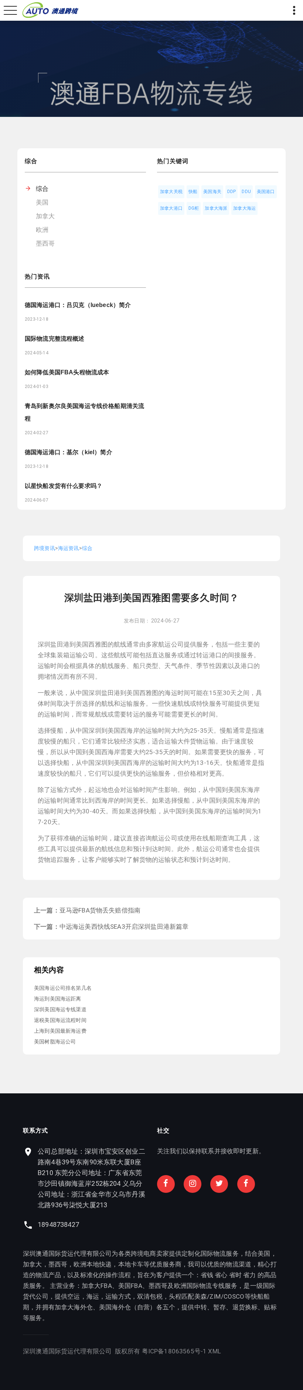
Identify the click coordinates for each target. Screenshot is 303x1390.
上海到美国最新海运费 (60, 1031)
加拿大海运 (244, 208)
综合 (42, 188)
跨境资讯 (44, 548)
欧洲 (42, 229)
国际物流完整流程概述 (55, 338)
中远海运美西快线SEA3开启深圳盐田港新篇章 (124, 926)
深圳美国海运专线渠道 (60, 1009)
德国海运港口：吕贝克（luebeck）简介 (78, 305)
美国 (42, 202)
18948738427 (58, 1224)
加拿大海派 (216, 208)
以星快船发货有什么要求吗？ (63, 486)
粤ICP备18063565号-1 (174, 1351)
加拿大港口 (171, 208)
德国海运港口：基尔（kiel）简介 (68, 452)
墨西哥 (45, 243)
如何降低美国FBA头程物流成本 (67, 372)
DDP (231, 191)
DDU (246, 191)
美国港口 (266, 191)
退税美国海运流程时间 (60, 1020)
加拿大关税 (171, 191)
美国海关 (212, 191)
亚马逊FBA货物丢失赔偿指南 (99, 910)
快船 (192, 191)
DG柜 (193, 208)
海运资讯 (68, 548)
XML (214, 1351)
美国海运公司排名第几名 (63, 988)
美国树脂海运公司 (55, 1042)
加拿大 (45, 216)
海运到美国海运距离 (57, 999)
